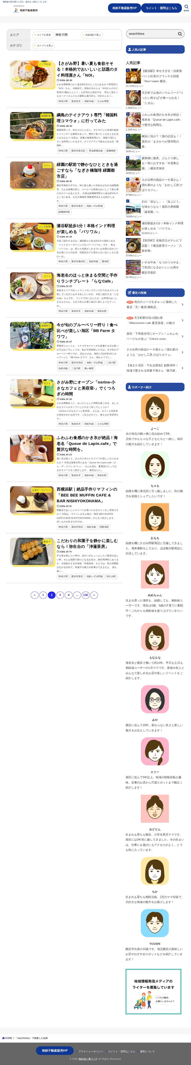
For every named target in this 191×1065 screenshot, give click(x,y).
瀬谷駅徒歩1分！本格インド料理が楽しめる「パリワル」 (162, 226)
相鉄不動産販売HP (124, 8)
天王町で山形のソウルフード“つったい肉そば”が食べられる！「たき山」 (162, 98)
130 (85, 595)
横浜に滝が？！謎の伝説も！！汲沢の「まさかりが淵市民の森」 (162, 141)
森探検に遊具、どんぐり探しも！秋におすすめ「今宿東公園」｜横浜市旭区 (160, 163)
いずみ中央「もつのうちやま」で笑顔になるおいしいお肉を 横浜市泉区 (162, 267)
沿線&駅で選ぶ (93, 35)
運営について (147, 1051)
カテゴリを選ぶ (45, 45)
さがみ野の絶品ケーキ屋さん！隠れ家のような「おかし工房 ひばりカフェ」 (162, 185)
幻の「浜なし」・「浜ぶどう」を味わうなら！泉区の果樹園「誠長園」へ (162, 206)
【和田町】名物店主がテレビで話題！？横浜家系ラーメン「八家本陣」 (162, 245)
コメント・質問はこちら (161, 8)
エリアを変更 (44, 35)
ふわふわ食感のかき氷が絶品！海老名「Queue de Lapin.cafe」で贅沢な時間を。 (162, 119)
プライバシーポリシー (90, 1051)
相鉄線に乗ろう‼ (88, 1059)
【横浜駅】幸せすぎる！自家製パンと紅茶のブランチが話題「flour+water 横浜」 (162, 76)
